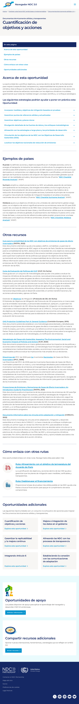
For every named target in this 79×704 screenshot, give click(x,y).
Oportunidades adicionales (15, 70)
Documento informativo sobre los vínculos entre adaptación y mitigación (34, 415)
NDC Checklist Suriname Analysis (50, 197)
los (32, 357)
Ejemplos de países (12, 55)
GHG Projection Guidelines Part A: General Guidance (25, 322)
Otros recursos (10, 60)
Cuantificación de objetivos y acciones (15, 522)
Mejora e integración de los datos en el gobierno (55, 522)
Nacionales (48, 357)
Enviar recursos (13, 650)
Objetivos (17, 299)
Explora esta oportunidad (15, 529)
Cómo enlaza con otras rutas (16, 65)
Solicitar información (15, 612)
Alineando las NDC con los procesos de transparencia (56, 539)
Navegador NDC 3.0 (26, 4)
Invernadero (8, 360)
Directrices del (9, 357)
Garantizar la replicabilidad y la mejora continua (18, 539)
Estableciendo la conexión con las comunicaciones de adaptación (56, 558)
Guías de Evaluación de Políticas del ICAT (20, 271)
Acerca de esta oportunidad (15, 49)
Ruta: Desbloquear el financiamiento (34, 481)
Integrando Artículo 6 (15, 555)
